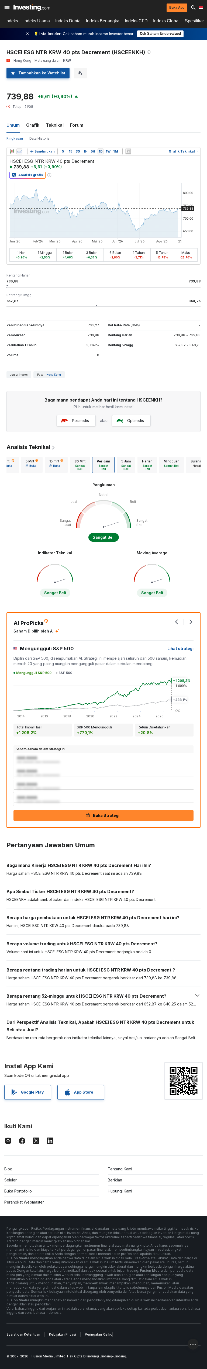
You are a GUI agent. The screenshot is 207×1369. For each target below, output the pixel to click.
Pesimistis (80, 420)
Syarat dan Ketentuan (23, 1334)
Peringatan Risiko (98, 1334)
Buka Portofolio (18, 1191)
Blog (8, 1169)
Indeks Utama (36, 21)
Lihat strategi (180, 648)
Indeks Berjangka (102, 21)
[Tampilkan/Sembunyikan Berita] (128, 151)
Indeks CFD (136, 21)
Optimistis (135, 420)
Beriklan (115, 1180)
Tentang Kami (120, 1169)
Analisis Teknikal (28, 447)
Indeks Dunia (68, 21)
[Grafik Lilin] (12, 151)
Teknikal (55, 125)
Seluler (10, 1180)
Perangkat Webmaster (24, 1202)
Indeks (11, 21)
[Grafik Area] (19, 151)
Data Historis (39, 138)
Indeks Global (166, 21)
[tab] (32, 465)
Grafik (32, 125)
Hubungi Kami (120, 1191)
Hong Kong (53, 374)
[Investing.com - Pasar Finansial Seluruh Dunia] (31, 7)
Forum (76, 125)
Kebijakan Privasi (62, 1334)
